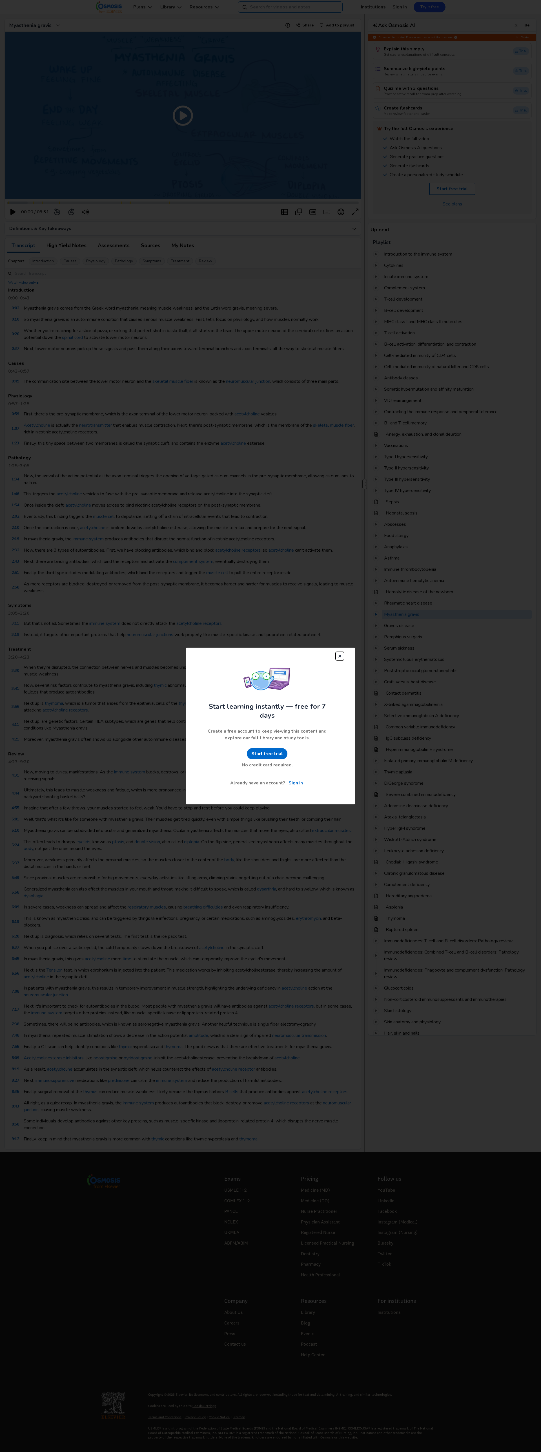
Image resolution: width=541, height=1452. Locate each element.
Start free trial (267, 754)
